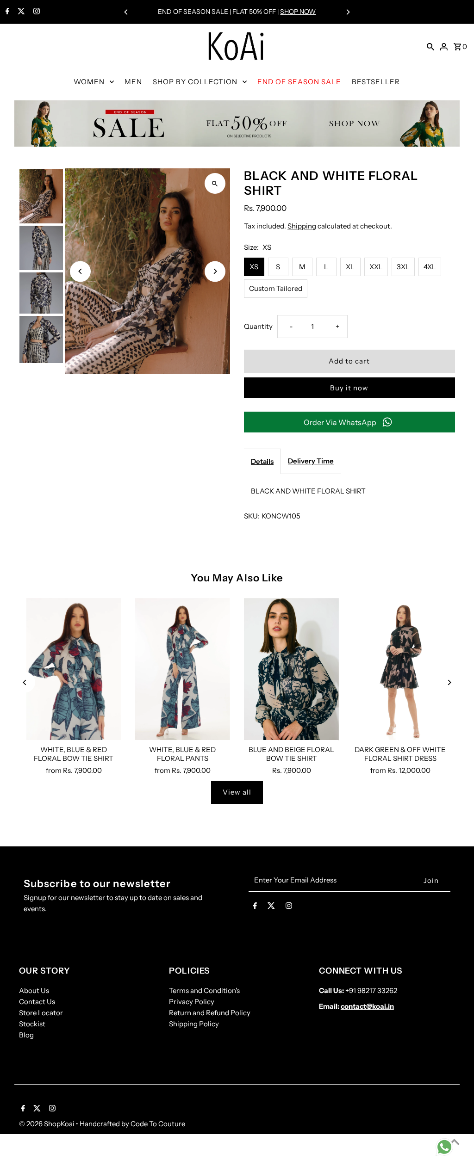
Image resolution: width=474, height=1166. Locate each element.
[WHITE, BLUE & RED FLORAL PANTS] (182, 669)
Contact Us (37, 1001)
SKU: (251, 516)
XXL (376, 266)
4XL (430, 266)
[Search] (430, 46)
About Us (34, 990)
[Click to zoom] (215, 183)
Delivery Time (311, 461)
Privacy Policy (191, 1001)
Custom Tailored (275, 288)
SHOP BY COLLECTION (195, 81)
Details (262, 461)
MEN (133, 81)
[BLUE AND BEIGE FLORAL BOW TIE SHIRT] (291, 669)
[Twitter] (20, 12)
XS (253, 266)
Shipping (301, 226)
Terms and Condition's (204, 990)
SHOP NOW (298, 11)
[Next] (348, 12)
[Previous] (126, 12)
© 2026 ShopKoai (47, 1123)
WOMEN (89, 81)
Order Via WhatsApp (340, 422)
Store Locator (41, 1012)
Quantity (258, 326)
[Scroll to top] (454, 1141)
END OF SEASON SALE (299, 81)
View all (237, 792)
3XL (403, 266)
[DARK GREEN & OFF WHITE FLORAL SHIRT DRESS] (400, 669)
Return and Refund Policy (209, 1012)
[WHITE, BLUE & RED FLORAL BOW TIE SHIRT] (73, 669)
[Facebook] (6, 12)
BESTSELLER (376, 81)
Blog (26, 1034)
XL (350, 266)
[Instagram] (35, 12)
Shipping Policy (194, 1023)
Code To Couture (158, 1123)
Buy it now (349, 387)
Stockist (32, 1023)
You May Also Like (237, 578)
